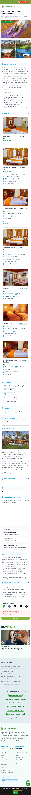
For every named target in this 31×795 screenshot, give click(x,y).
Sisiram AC (6, 288)
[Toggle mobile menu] (28, 6)
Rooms (6, 114)
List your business (5, 770)
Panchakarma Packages (8, 671)
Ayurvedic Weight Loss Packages (10, 681)
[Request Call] (28, 783)
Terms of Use (19, 759)
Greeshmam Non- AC (10, 208)
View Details (6, 472)
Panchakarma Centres (7, 674)
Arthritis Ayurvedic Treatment (15, 710)
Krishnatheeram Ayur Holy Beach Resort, (12, 16)
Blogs (2, 762)
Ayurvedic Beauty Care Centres (10, 668)
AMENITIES (7, 382)
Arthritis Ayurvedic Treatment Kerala (15, 706)
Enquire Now (15, 618)
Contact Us (4, 764)
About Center (9, 428)
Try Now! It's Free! (23, 2)
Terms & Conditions (11, 554)
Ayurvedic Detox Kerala (15, 703)
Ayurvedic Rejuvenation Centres (10, 679)
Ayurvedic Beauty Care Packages (10, 666)
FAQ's (17, 755)
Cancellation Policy (11, 583)
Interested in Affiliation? (7, 772)
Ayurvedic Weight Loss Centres (10, 684)
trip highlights (9, 479)
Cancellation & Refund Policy (22, 762)
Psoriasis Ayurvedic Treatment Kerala (15, 718)
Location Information (12, 497)
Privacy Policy (19, 757)
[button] (28, 642)
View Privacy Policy (17, 790)
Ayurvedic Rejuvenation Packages (10, 676)
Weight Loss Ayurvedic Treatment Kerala (15, 699)
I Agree (15, 792)
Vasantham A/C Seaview (8, 137)
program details (10, 64)
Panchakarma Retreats (15, 695)
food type (7, 408)
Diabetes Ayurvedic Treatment (15, 714)
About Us (3, 757)
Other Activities (9, 488)
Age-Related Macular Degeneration (13, 649)
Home (2, 755)
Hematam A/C (7, 323)
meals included (9, 418)
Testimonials (4, 759)
